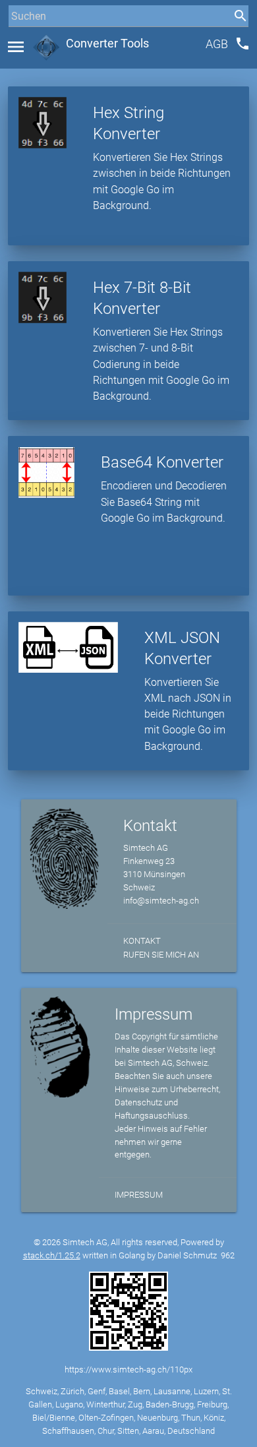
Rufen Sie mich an (161, 955)
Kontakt (142, 941)
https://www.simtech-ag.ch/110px (128, 1369)
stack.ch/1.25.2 (51, 1255)
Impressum (139, 1195)
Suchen (23, 41)
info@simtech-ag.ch (161, 901)
